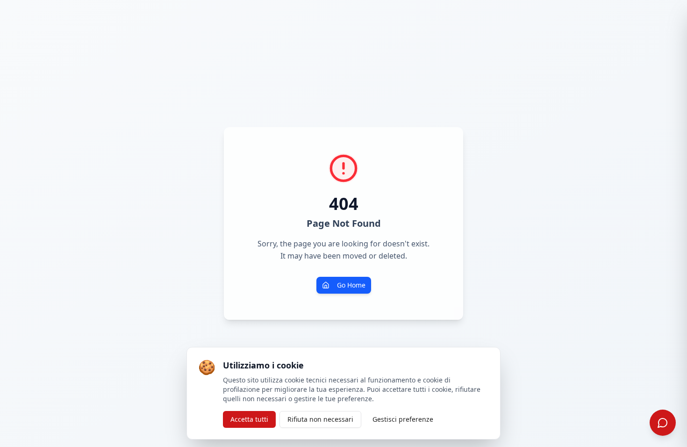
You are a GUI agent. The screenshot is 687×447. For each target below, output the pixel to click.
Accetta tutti (249, 419)
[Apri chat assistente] (663, 423)
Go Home (351, 285)
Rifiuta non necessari (320, 419)
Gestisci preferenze (402, 419)
